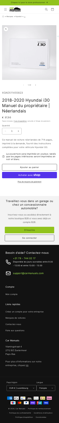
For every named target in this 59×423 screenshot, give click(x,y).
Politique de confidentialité (20, 413)
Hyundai (18, 16)
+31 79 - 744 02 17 (24, 258)
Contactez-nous (13, 324)
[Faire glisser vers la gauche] (23, 85)
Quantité (6, 125)
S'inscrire (29, 230)
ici (27, 365)
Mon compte (11, 294)
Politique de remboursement (39, 409)
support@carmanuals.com (28, 273)
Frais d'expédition (20, 121)
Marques (9, 16)
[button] (5, 9)
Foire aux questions (14, 330)
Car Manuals (20, 409)
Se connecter (29, 238)
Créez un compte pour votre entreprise (24, 311)
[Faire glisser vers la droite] (36, 85)
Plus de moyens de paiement (29, 182)
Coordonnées (41, 417)
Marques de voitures (15, 318)
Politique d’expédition (24, 417)
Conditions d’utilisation (43, 413)
